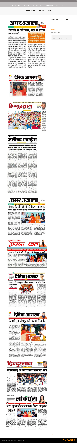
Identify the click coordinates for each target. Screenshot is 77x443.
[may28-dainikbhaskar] (26, 289)
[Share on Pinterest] (66, 38)
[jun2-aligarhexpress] (26, 164)
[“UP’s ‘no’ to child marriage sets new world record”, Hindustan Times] (71, 434)
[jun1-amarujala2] (26, 44)
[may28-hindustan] (26, 376)
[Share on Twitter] (62, 38)
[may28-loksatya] (26, 412)
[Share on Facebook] (59, 38)
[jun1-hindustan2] (26, 116)
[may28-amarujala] (26, 217)
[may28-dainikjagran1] (26, 334)
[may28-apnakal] (26, 253)
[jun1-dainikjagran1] (26, 85)
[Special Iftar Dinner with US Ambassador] (6, 434)
